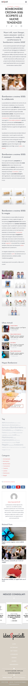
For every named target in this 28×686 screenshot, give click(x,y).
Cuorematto (5, 118)
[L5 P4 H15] (20, 200)
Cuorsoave (19, 232)
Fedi (22, 430)
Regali (18, 442)
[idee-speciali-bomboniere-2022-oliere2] (20, 293)
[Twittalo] (11, 26)
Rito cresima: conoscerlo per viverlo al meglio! (17, 345)
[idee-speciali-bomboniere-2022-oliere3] (8, 302)
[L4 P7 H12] (8, 200)
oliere (22, 245)
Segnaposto (11, 445)
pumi (13, 253)
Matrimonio (7, 437)
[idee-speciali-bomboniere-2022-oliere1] (8, 293)
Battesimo (6, 428)
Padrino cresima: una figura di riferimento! (18, 328)
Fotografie (10, 432)
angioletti (8, 243)
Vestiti (24, 447)
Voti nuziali (8, 449)
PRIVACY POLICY (7, 677)
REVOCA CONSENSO (19, 677)
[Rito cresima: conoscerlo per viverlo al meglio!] (5, 346)
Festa (4, 432)
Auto (20, 425)
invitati (18, 432)
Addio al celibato (17, 422)
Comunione (6, 430)
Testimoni (8, 447)
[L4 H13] (8, 192)
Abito (4, 422)
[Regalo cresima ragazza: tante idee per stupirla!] (5, 337)
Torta (11, 447)
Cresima (18, 430)
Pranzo (10, 442)
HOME (14, 644)
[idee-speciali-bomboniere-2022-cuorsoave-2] (8, 283)
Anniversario (14, 425)
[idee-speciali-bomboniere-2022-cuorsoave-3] (14, 311)
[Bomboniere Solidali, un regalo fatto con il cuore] (14, 571)
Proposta (14, 442)
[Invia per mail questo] (4, 487)
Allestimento (6, 425)
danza (4, 148)
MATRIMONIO (14, 647)
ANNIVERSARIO (14, 664)
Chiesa (24, 427)
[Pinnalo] (20, 26)
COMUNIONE (14, 654)
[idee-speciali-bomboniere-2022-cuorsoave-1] (20, 274)
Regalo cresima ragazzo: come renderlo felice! (17, 354)
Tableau (4, 447)
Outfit (15, 440)
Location (9, 435)
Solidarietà (18, 445)
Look (14, 435)
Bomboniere (16, 427)
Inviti (21, 432)
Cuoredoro (15, 171)
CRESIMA (14, 657)
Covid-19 (13, 430)
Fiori (7, 432)
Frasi (14, 432)
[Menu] (26, 2)
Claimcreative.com (14, 684)
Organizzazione (8, 440)
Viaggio (4, 449)
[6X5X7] (20, 283)
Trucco (21, 447)
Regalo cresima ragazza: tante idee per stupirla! (17, 336)
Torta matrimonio (16, 447)
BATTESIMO (14, 650)
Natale (14, 437)
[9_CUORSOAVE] (8, 274)
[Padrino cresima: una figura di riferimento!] (5, 329)
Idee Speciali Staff (14, 502)
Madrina (18, 435)
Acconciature (10, 422)
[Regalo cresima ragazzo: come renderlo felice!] (5, 354)
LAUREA (14, 661)
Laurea (4, 435)
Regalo (5, 445)
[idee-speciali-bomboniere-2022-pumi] (20, 302)
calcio (20, 146)
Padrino (18, 440)
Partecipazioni (5, 442)
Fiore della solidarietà (15, 120)
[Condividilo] (7, 26)
